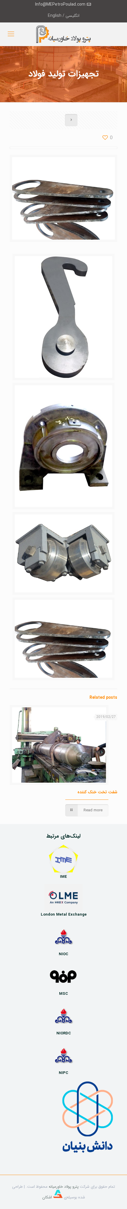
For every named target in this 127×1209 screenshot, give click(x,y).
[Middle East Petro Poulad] (63, 34)
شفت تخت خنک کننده (97, 792)
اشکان (47, 1197)
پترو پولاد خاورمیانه (64, 1187)
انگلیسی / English (63, 15)
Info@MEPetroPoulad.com (60, 4)
